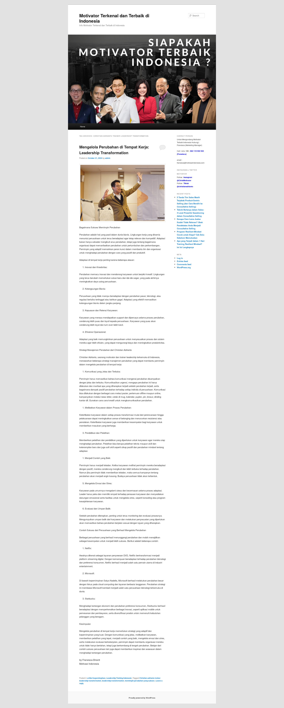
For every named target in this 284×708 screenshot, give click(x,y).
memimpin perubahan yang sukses (139, 680)
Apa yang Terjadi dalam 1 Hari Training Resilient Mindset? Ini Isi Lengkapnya (190, 244)
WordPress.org (184, 267)
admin (107, 158)
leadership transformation (113, 680)
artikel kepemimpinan (96, 678)
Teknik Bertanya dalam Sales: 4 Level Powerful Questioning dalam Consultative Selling (190, 212)
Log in (180, 258)
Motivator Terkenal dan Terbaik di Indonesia (114, 18)
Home (82, 126)
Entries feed (182, 261)
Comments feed (184, 264)
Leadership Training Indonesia (118, 678)
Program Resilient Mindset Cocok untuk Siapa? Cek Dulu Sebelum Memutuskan (190, 234)
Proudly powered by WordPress (142, 697)
